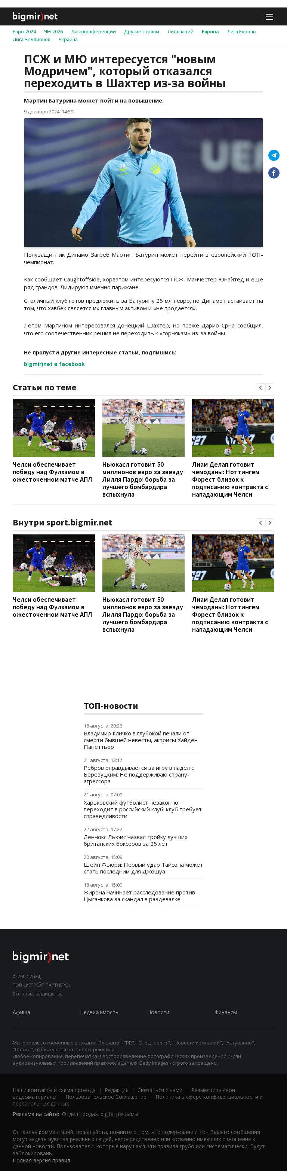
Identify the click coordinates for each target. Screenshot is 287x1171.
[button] (260, 387)
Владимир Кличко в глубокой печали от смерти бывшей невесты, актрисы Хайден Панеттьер (141, 739)
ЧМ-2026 (53, 31)
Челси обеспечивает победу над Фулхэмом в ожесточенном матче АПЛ (52, 472)
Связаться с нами (160, 1090)
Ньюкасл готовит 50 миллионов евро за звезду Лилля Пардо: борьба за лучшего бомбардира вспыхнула (142, 479)
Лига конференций (93, 31)
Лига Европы (241, 31)
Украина (68, 39)
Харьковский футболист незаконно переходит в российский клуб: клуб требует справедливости (143, 809)
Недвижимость (99, 1012)
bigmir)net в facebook (54, 364)
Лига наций (180, 31)
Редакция (117, 1090)
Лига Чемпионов (31, 39)
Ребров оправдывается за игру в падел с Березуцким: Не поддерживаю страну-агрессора (139, 774)
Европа (210, 31)
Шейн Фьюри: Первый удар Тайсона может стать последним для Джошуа (143, 868)
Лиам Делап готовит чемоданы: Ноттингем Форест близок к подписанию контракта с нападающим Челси (230, 479)
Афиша (21, 1012)
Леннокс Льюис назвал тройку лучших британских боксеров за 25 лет (136, 840)
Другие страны (141, 31)
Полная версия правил (41, 1160)
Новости (158, 1012)
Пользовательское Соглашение (105, 1096)
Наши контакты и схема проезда (54, 1090)
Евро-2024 (24, 31)
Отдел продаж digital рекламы (100, 1113)
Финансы (226, 1012)
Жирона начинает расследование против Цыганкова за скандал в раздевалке (139, 895)
